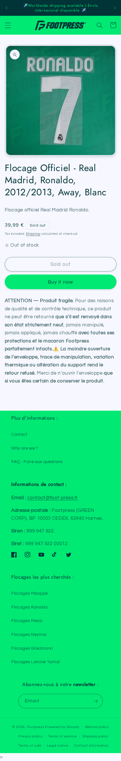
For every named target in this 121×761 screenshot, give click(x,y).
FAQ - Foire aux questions (37, 461)
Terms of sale (29, 745)
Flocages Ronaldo (29, 607)
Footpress (35, 727)
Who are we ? (24, 448)
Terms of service (62, 736)
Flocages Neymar (29, 634)
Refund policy (97, 727)
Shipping (33, 233)
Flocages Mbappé (29, 593)
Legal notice (57, 745)
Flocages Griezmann (32, 648)
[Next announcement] (115, 8)
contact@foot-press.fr (52, 497)
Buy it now (60, 282)
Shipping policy (95, 736)
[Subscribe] (95, 701)
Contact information (91, 745)
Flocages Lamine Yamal (35, 662)
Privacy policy (30, 736)
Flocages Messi (26, 620)
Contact (19, 434)
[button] (7, 25)
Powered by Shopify (62, 727)
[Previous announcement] (6, 8)
